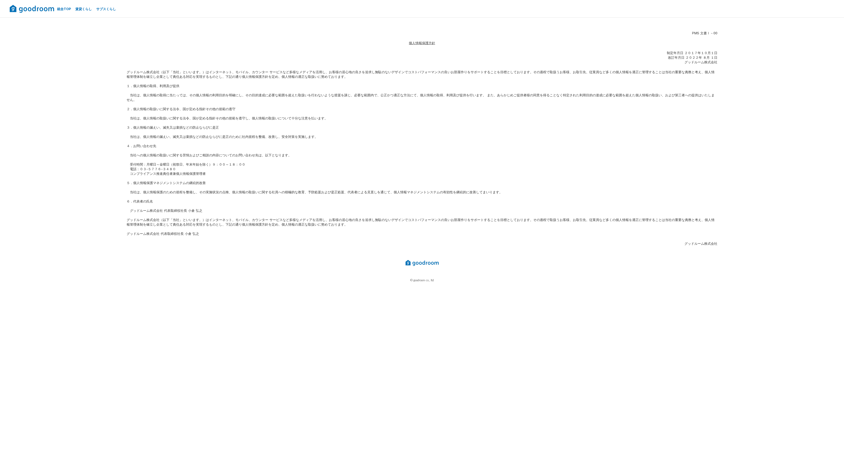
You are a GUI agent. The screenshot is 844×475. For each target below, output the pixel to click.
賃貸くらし (83, 9)
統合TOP (64, 9)
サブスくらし (106, 9)
